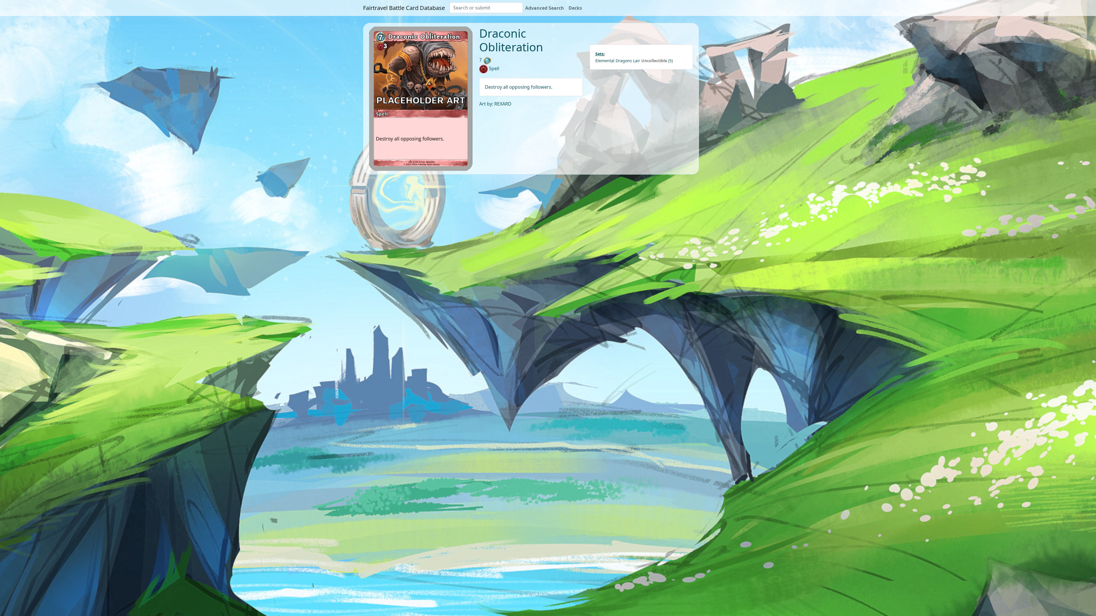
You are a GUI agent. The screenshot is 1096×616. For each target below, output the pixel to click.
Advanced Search (544, 8)
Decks (575, 8)
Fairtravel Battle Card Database (404, 8)
